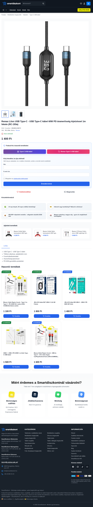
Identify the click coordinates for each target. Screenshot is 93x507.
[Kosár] (88, 3)
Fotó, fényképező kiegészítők (33, 451)
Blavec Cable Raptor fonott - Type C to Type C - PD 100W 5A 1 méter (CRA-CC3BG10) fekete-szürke (15, 304)
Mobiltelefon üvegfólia (53, 433)
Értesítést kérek (46, 184)
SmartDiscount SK (76, 458)
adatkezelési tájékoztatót (21, 178)
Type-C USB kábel (35, 15)
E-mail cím (6, 171)
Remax (18, 130)
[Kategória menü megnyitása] (5, 10)
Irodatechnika (51, 443)
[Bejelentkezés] (84, 3)
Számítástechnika (30, 443)
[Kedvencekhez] (27, 296)
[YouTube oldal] (87, 467)
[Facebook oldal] (73, 467)
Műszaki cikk (28, 446)
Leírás (6, 246)
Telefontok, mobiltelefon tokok (33, 433)
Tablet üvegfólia (29, 440)
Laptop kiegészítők (30, 438)
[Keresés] (43, 3)
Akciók (19, 10)
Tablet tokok (50, 438)
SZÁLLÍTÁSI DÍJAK (84, 10)
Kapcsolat (74, 446)
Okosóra (49, 446)
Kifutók (24, 10)
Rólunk (73, 433)
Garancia (73, 453)
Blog (28, 10)
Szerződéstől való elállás (78, 456)
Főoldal (3, 15)
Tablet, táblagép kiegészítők (55, 440)
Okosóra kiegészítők (53, 435)
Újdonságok (13, 10)
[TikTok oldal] (82, 467)
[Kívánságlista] (81, 3)
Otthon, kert (50, 451)
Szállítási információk (77, 435)
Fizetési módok (75, 438)
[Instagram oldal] (78, 467)
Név (4, 164)
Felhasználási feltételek (78, 443)
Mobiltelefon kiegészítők (14, 15)
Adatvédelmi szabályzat (78, 440)
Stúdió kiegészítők (52, 448)
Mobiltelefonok (29, 448)
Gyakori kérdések (76, 451)
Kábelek (25, 15)
